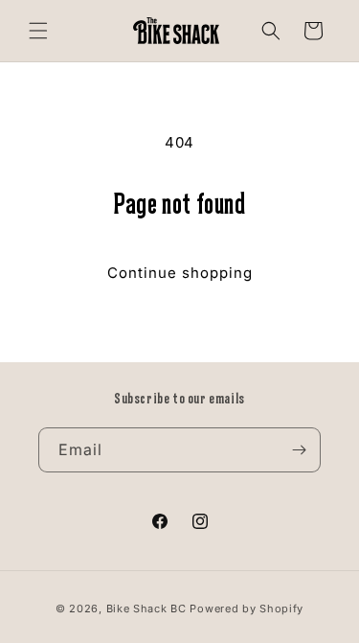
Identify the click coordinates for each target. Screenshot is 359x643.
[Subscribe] (299, 449)
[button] (38, 31)
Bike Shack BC (146, 608)
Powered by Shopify (246, 608)
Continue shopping (180, 273)
